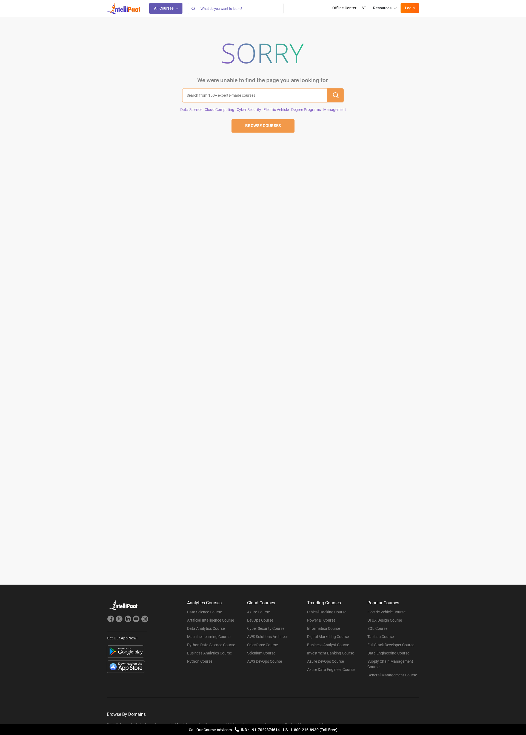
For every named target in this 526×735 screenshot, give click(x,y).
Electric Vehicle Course (386, 612)
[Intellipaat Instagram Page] (144, 619)
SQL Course (377, 628)
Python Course (199, 661)
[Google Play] (125, 651)
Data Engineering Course (388, 653)
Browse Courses (263, 125)
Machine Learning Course (208, 636)
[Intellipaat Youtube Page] (136, 619)
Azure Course (258, 612)
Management (334, 109)
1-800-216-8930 (304, 730)
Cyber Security (249, 109)
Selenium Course (261, 653)
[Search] (193, 8)
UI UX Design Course (384, 620)
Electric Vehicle (276, 109)
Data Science (191, 109)
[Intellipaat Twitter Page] (119, 619)
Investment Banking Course (330, 653)
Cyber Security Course (265, 628)
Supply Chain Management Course (390, 664)
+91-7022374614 (265, 730)
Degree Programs (306, 109)
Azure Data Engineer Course (331, 669)
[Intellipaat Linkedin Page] (128, 619)
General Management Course (392, 675)
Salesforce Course (262, 645)
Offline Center (344, 8)
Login (410, 8)
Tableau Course (380, 636)
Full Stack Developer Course (390, 645)
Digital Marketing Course (328, 636)
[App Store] (126, 666)
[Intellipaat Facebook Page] (111, 619)
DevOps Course (260, 620)
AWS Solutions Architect (267, 636)
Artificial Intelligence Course (210, 620)
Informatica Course (323, 628)
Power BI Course (321, 620)
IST (363, 8)
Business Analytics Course (209, 653)
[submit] (335, 95)
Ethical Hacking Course (326, 612)
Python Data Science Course (211, 645)
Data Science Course (204, 612)
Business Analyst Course (328, 645)
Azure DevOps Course (325, 661)
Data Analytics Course (206, 628)
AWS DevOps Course (264, 661)
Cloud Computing (219, 109)
